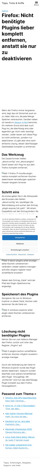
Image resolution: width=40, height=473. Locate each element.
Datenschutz (22, 254)
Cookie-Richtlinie (11, 254)
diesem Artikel (21, 122)
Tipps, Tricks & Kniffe (13, 3)
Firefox (5, 11)
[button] (37, 217)
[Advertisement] (20, 84)
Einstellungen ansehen (20, 250)
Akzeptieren (20, 237)
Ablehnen (20, 244)
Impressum (30, 254)
